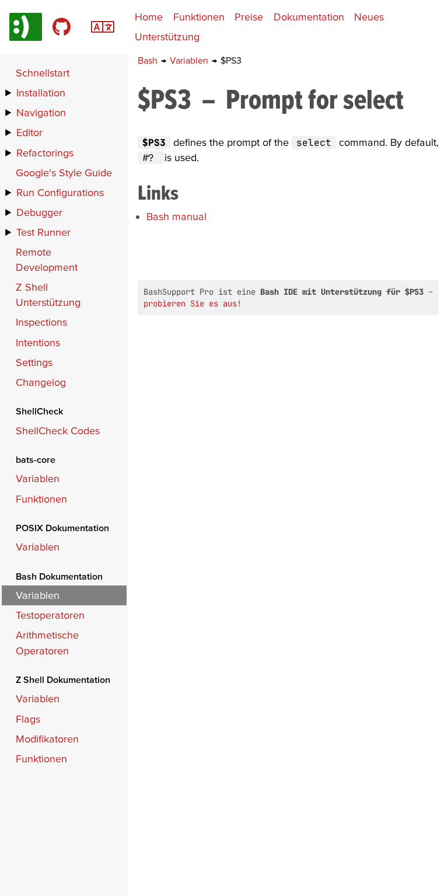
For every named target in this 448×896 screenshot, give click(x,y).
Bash (149, 60)
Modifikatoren (47, 739)
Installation (40, 92)
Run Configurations (60, 192)
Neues (369, 17)
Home (149, 17)
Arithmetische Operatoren (47, 642)
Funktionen (199, 17)
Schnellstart (42, 73)
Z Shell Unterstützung (48, 294)
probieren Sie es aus (190, 303)
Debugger (39, 212)
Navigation (41, 112)
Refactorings (45, 153)
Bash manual (176, 216)
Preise (249, 17)
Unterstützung (167, 36)
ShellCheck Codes (58, 430)
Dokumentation (309, 17)
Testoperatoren (50, 615)
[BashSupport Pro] (25, 27)
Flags (28, 719)
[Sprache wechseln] (102, 25)
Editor (29, 132)
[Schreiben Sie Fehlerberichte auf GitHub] (61, 27)
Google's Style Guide (64, 172)
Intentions (38, 342)
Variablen (190, 60)
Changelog (41, 382)
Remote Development (47, 259)
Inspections (41, 322)
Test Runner (43, 232)
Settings (34, 362)
